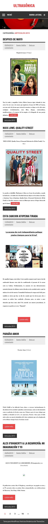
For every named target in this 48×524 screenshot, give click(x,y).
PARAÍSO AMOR (11, 334)
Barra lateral (35, 15)
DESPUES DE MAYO (12, 39)
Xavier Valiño (21, 45)
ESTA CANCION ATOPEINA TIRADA (20, 216)
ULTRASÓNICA (24, 5)
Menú (9, 15)
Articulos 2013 (9, 120)
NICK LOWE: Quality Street (18, 128)
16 (23, 513)
